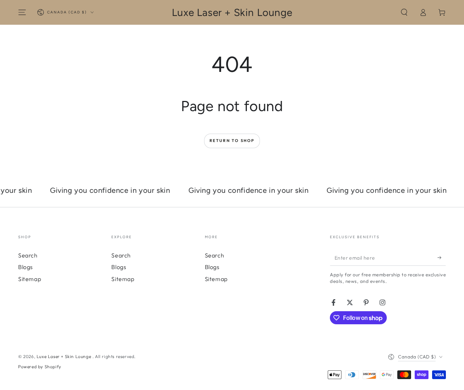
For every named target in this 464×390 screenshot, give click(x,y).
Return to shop (232, 140)
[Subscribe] (442, 257)
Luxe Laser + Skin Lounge (64, 356)
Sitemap (29, 279)
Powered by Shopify (39, 366)
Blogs (25, 267)
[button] (404, 12)
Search (28, 255)
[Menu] (22, 12)
